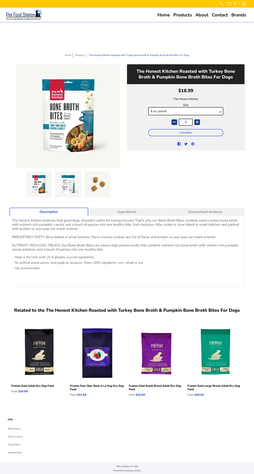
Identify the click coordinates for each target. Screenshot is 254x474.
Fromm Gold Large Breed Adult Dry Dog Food (213, 387)
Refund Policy (14, 428)
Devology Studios (133, 470)
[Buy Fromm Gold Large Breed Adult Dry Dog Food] (215, 353)
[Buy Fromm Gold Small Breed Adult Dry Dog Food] (156, 353)
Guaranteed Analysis (205, 212)
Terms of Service (15, 436)
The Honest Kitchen (185, 99)
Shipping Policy (15, 452)
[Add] (197, 122)
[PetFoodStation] (24, 15)
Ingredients (127, 212)
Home (68, 55)
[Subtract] (174, 122)
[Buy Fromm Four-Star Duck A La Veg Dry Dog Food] (97, 353)
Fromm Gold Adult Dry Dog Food (32, 386)
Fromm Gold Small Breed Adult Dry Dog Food (155, 387)
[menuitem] (221, 4)
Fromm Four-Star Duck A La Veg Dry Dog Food (97, 387)
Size (185, 105)
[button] (232, 4)
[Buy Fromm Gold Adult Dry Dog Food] (39, 353)
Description (49, 212)
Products (80, 55)
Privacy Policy (14, 444)
